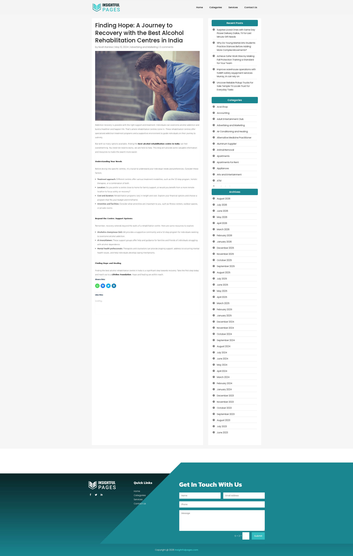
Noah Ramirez (105, 47)
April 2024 (222, 371)
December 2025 (225, 247)
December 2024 (225, 321)
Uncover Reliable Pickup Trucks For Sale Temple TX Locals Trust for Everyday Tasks (235, 86)
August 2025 (223, 272)
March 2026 (223, 229)
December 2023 (225, 395)
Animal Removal (225, 149)
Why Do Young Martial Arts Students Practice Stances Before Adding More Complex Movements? (236, 46)
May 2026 (222, 217)
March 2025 (223, 303)
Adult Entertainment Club (230, 119)
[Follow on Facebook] (90, 494)
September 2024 (226, 340)
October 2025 (224, 260)
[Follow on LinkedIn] (101, 494)
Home (199, 7)
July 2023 (222, 426)
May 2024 (222, 364)
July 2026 (222, 204)
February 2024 (224, 383)
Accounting (223, 113)
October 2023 (224, 408)
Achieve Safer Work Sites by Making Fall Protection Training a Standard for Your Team (235, 60)
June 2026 (222, 210)
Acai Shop (222, 106)
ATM (219, 180)
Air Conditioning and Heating (232, 131)
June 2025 (222, 284)
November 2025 (225, 254)
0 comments (166, 47)
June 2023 (222, 432)
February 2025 (224, 309)
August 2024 (223, 346)
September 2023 (226, 414)
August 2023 (223, 420)
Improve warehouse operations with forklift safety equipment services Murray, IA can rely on (236, 73)
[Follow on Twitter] (96, 494)
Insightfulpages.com (186, 549)
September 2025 (226, 266)
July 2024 (222, 352)
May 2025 (222, 291)
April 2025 (222, 297)
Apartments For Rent (228, 162)
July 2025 (222, 278)
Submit (258, 535)
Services (233, 7)
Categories (215, 7)
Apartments (223, 156)
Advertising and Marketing (144, 47)
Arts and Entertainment (229, 174)
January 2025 (224, 315)
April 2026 (222, 223)
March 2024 (223, 377)
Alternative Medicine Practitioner (234, 137)
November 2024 (225, 327)
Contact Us (250, 7)
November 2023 (225, 401)
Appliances (223, 168)
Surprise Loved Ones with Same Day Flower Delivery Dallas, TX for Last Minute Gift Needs (236, 33)
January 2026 (224, 241)
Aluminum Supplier (226, 143)
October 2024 (224, 334)
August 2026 (223, 198)
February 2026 (224, 235)
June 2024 (222, 358)
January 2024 (224, 389)
